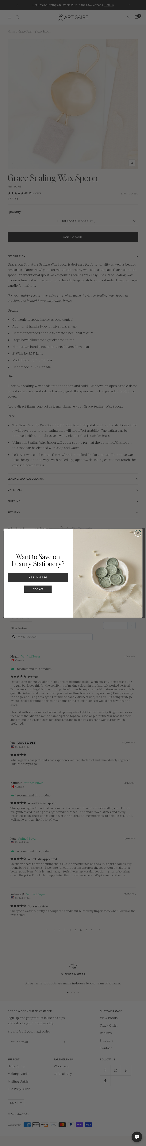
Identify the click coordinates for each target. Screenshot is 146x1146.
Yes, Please (38, 577)
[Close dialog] (138, 533)
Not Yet (38, 589)
